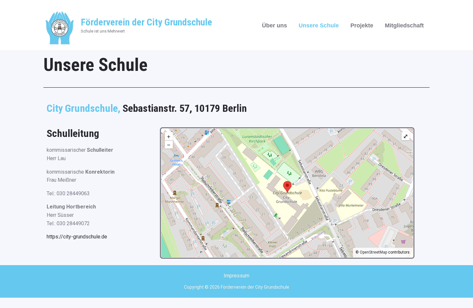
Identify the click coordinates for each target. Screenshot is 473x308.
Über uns (274, 25)
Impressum (236, 276)
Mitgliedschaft (404, 25)
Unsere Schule (319, 25)
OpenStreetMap (373, 252)
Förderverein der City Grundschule (146, 22)
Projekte (361, 25)
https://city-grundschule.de (77, 237)
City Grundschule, (85, 108)
